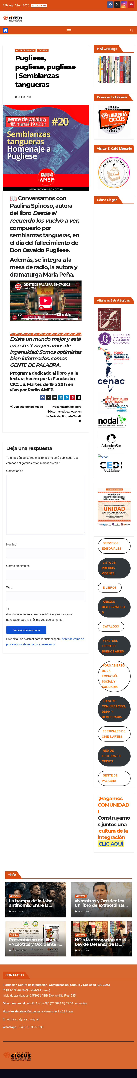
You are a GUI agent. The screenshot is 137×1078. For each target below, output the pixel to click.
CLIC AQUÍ (111, 844)
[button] (131, 30)
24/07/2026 (83, 951)
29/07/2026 (83, 911)
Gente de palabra (25, 50)
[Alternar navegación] (69, 30)
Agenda (14, 935)
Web (9, 587)
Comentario (14, 470)
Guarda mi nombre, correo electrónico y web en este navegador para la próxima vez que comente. (39, 617)
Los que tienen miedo (28, 406)
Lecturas (42, 50)
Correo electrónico (18, 565)
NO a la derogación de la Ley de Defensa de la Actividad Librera (100, 944)
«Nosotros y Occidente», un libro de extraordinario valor (101, 905)
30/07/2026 (18, 911)
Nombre (11, 544)
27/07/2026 (18, 951)
